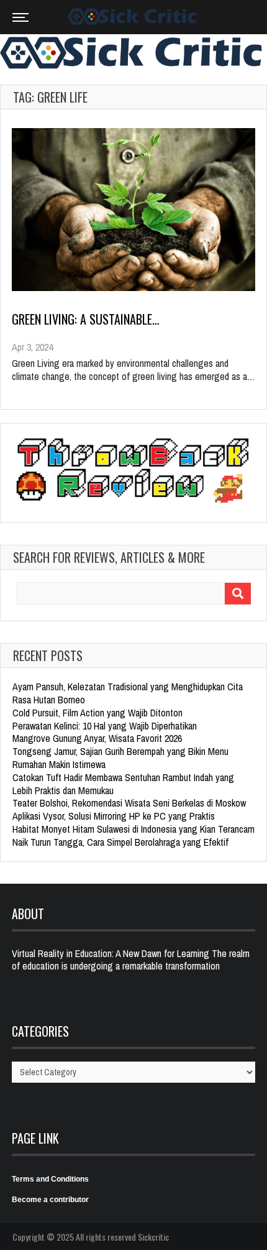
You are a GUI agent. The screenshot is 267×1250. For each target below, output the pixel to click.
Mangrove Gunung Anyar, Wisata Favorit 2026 (97, 738)
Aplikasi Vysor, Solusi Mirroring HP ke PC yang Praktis (113, 816)
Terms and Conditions (50, 1179)
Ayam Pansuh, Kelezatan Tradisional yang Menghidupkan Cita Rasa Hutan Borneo (127, 693)
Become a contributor (50, 1199)
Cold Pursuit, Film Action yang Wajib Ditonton (97, 713)
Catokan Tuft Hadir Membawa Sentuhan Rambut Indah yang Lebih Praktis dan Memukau (123, 784)
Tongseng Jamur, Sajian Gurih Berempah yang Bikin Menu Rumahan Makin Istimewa (120, 757)
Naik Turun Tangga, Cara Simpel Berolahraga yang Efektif (120, 842)
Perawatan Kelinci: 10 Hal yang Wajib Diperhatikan (104, 726)
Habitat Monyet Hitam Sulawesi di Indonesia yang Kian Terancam (133, 829)
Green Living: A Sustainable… (86, 319)
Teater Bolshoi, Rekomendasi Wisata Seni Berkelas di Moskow (129, 803)
